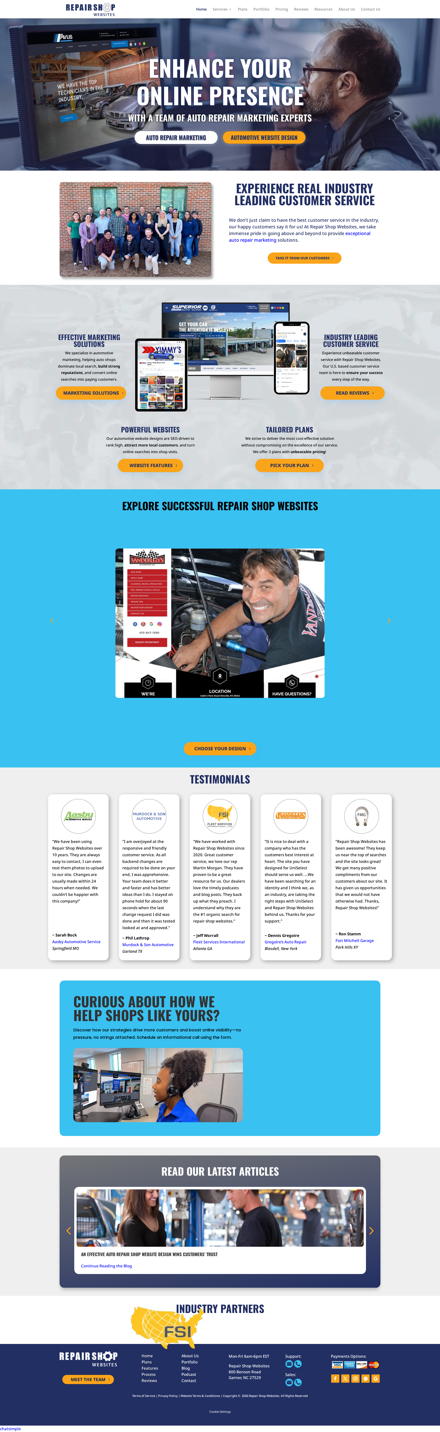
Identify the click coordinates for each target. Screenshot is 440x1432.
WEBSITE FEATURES (151, 465)
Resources (323, 10)
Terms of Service (143, 1396)
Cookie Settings (220, 1412)
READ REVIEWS (352, 393)
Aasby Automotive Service (76, 941)
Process (149, 1374)
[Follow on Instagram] (355, 1378)
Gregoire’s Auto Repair (286, 942)
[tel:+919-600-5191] (298, 1366)
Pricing (281, 10)
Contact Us (370, 10)
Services (220, 10)
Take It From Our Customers (303, 258)
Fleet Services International (219, 942)
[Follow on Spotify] (365, 1378)
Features (150, 1368)
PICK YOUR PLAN (289, 465)
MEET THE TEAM (88, 1379)
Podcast (189, 1374)
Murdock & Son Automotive (148, 944)
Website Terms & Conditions (200, 1396)
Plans (243, 10)
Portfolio (261, 10)
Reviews (301, 10)
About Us (346, 10)
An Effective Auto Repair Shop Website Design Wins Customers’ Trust (149, 1254)
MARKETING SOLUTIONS (91, 393)
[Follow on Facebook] (335, 1378)
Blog (186, 1368)
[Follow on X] (345, 1378)
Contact (189, 1380)
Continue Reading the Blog (106, 1266)
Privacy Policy (168, 1396)
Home (201, 10)
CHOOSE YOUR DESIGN (220, 748)
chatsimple (10, 1428)
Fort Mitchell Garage (355, 940)
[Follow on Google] (375, 1378)
